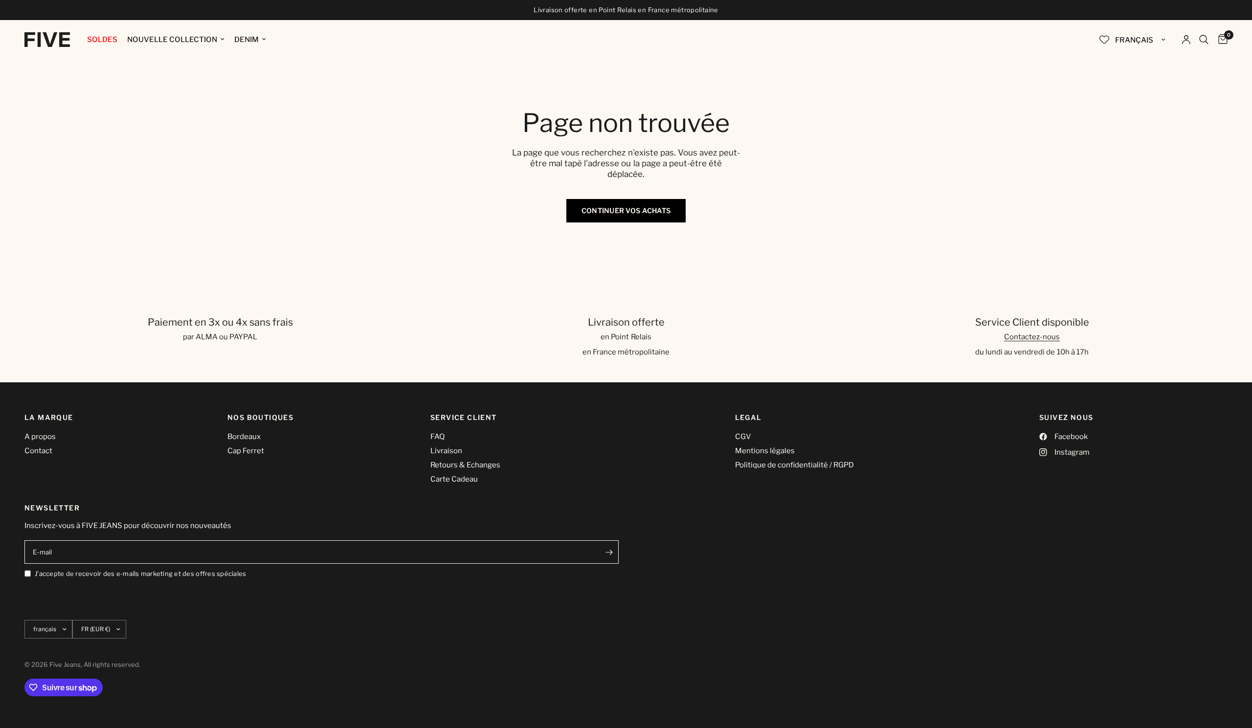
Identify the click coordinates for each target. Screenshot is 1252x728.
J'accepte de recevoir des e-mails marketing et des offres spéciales (140, 573)
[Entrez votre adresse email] (609, 552)
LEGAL (748, 417)
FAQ (437, 436)
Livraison (446, 450)
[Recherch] (1203, 39)
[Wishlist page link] (1104, 39)
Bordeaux (244, 436)
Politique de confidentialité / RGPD (794, 465)
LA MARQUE (48, 417)
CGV (743, 436)
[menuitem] (102, 39)
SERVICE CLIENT (463, 417)
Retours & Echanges (465, 465)
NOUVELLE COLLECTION (172, 39)
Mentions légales (765, 450)
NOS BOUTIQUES (260, 417)
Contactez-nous (1032, 336)
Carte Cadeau (454, 479)
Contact (38, 450)
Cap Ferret (245, 450)
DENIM (246, 39)
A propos (40, 436)
